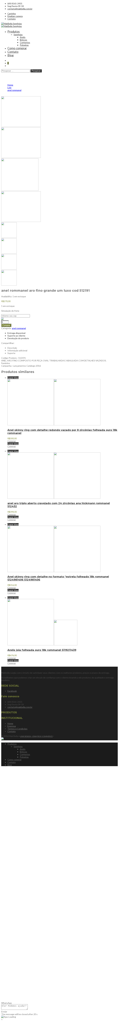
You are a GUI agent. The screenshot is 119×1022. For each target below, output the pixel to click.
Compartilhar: (7, 343)
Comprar (6, 325)
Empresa (11, 726)
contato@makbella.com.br (19, 8)
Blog (10, 55)
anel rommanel (19, 328)
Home (10, 723)
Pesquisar (36, 71)
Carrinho (11, 13)
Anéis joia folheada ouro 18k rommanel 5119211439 (41, 650)
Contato (11, 18)
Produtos (13, 31)
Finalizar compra (15, 16)
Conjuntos (25, 42)
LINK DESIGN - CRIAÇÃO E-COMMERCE (36, 736)
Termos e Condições (17, 728)
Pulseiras (24, 45)
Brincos (23, 39)
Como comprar (17, 48)
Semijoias (18, 34)
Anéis (22, 37)
